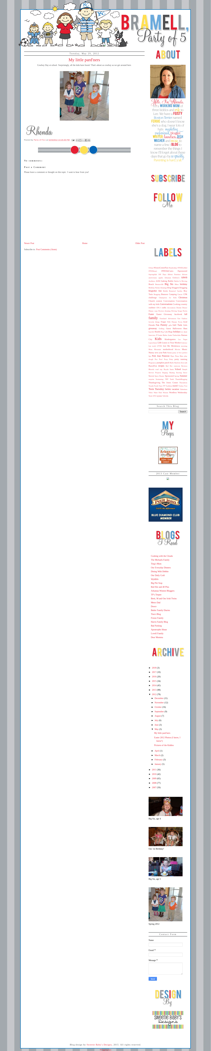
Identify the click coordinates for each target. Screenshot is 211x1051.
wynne (159, 396)
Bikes (177, 284)
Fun (157, 325)
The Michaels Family (160, 560)
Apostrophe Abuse (159, 629)
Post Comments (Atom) (46, 249)
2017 (154, 672)
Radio (172, 363)
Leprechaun (153, 343)
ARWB (184, 277)
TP (164, 386)
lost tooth (152, 346)
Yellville (165, 396)
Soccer (151, 376)
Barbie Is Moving (180, 281)
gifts (170, 325)
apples (160, 278)
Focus (180, 322)
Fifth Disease (172, 322)
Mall (164, 346)
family (153, 318)
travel (175, 386)
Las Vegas (182, 339)
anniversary (153, 278)
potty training (181, 359)
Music (184, 349)
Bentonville (159, 284)
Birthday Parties (154, 288)
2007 (154, 787)
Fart (178, 318)
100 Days (162, 274)
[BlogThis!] (80, 140)
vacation (175, 389)
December (159, 698)
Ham (185, 328)
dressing (168, 311)
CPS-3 (158, 308)
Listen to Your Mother (171, 343)
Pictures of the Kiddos (164, 745)
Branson (164, 294)
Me (168, 346)
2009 (154, 778)
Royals (166, 369)
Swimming (159, 379)
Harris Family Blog (159, 622)
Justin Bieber (162, 335)
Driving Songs (176, 311)
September (160, 711)
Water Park (158, 392)
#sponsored (182, 271)
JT (157, 335)
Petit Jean (156, 356)
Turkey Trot (182, 386)
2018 (154, 667)
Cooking (176, 304)
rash (185, 363)
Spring (176, 376)
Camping (173, 294)
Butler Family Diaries (160, 610)
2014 (154, 685)
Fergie (163, 322)
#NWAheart (153, 271)
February (159, 759)
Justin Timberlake (174, 335)
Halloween (177, 328)
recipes (161, 366)
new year (158, 353)
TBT (166, 379)
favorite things (154, 322)
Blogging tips (105, 1050)
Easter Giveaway (164, 314)
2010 (154, 774)
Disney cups (153, 311)
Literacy (184, 343)
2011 (154, 769)
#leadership (173, 268)
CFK (185, 294)
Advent (184, 274)
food (185, 322)
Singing (165, 373)
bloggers (175, 288)
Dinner (184, 308)
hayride (151, 332)
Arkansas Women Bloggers (162, 591)
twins (168, 389)
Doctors (161, 311)
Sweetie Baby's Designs (99, 1045)
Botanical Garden (175, 291)
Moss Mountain (155, 349)
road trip (158, 369)
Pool (160, 359)
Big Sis (169, 284)
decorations (171, 308)
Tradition (169, 386)
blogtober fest (155, 291)
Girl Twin (177, 325)
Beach (151, 284)
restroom (177, 366)
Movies (177, 349)
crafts (164, 308)
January (158, 764)
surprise (151, 379)
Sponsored (169, 376)
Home (84, 243)
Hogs (170, 332)
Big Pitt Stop (156, 583)
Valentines (183, 389)
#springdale (153, 274)
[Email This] (77, 140)
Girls (185, 325)
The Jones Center (170, 383)
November (159, 702)
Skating (172, 373)
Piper (172, 356)
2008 (154, 783)
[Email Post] (73, 140)
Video (151, 392)
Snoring (179, 373)
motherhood (168, 349)
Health (157, 332)
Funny (163, 324)
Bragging (157, 294)
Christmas (183, 297)
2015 (154, 681)
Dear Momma (157, 637)
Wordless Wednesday (178, 392)
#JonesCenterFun (161, 268)
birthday (183, 284)
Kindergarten (170, 339)
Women (165, 392)
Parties (169, 353)
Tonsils (151, 386)
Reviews (184, 366)
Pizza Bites (179, 356)
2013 (154, 690)
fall (185, 314)
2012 (154, 694)
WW (154, 396)
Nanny (151, 353)
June (157, 725)
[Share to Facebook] (86, 140)
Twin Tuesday (156, 389)
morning (184, 346)
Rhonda (151, 369)
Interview (152, 335)
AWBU (158, 281)
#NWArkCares (167, 271)
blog (169, 288)
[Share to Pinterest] (89, 140)
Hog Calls (164, 332)
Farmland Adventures (168, 318)
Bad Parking (156, 625)
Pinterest (165, 356)
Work (150, 396)
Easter (151, 314)
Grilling (161, 328)
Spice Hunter (159, 376)
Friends (152, 325)
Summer (183, 376)
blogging (183, 288)
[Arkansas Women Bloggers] (168, 463)
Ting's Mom (156, 563)
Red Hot (169, 366)
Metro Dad (155, 602)
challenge (153, 298)
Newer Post (29, 243)
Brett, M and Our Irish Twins (164, 598)
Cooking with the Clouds (162, 556)
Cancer (179, 294)
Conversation (169, 301)
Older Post (140, 243)
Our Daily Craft (158, 575)
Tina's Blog (156, 614)
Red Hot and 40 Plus (160, 587)
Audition (152, 281)
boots (165, 291)
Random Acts (179, 363)
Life (159, 342)
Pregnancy (152, 363)
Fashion (184, 318)
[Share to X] (83, 140)
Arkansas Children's (172, 278)
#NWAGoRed (182, 268)
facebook (178, 314)
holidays (176, 331)
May (157, 729)
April (157, 751)
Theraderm (183, 383)
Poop (166, 359)
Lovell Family (157, 633)
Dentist (178, 308)
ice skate (184, 332)
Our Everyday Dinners (161, 567)
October (158, 707)
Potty (171, 359)
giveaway (153, 328)
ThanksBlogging (181, 379)
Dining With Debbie (160, 571)
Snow (185, 373)
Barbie (170, 281)
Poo (156, 359)
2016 (154, 676)
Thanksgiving (154, 383)
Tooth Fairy (158, 386)
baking (164, 281)
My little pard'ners (162, 733)
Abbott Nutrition (174, 274)
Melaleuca (175, 346)
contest (159, 301)
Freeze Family (157, 618)
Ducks (185, 311)
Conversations (166, 304)
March (158, 755)
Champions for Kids (168, 298)
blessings (163, 288)
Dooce (153, 606)
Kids (158, 339)
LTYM (159, 346)
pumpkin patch (163, 363)
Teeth (172, 379)
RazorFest (153, 366)
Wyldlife (154, 579)
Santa (172, 369)
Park (165, 353)
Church (152, 301)
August (158, 716)
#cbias (151, 268)
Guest (168, 328)
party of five (177, 353)
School (178, 369)
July (157, 720)
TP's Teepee (156, 594)
